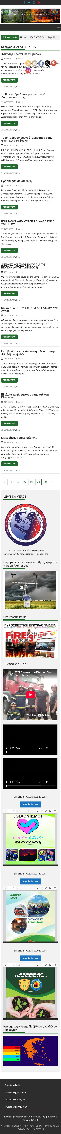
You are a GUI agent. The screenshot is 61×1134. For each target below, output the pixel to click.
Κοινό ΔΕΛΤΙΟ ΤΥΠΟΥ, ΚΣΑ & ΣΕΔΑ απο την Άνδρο (29, 309)
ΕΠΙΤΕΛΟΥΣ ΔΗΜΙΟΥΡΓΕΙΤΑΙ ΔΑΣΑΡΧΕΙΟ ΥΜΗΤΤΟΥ (27, 223)
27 (24, 481)
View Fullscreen (30, 804)
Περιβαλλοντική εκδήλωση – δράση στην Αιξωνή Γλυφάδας (28, 352)
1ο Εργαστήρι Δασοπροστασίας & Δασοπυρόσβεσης (23, 96)
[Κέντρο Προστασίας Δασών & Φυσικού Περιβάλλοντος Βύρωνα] (30, 22)
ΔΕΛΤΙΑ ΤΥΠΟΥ (9, 87)
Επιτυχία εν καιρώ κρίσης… (19, 437)
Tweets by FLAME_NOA (16, 1107)
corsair (20, 59)
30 (45, 481)
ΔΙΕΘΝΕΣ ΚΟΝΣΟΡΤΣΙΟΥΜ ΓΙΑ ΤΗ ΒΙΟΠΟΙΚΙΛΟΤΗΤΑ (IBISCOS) (23, 266)
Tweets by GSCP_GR (15, 1099)
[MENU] (58, 27)
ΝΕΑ (18, 87)
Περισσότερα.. (9, 80)
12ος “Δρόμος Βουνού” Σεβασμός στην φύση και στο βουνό (26, 139)
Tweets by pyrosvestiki (15, 1092)
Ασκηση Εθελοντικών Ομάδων (21, 54)
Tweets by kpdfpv (13, 1085)
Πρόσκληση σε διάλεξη (16, 181)
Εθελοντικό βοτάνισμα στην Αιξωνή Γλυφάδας (25, 396)
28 (31, 481)
